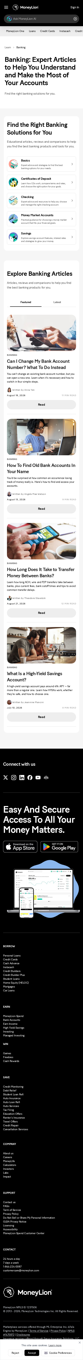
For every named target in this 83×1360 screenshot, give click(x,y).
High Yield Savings (13, 1027)
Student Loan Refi (13, 1094)
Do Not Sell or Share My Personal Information (29, 1217)
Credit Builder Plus (14, 975)
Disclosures (23, 1334)
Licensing (8, 1225)
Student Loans (11, 979)
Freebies (8, 1057)
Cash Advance (11, 963)
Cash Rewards (11, 1061)
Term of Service (12, 1210)
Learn (8, 47)
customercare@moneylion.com (21, 1270)
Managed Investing (14, 1035)
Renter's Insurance (14, 1117)
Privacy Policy (10, 1214)
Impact (7, 1176)
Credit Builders (12, 971)
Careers (7, 1157)
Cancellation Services (15, 1129)
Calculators (9, 1165)
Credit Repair (11, 1125)
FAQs (6, 1206)
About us (8, 1153)
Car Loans (8, 990)
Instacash (8, 967)
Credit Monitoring (13, 1086)
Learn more (55, 1345)
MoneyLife (9, 1161)
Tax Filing (8, 1110)
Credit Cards (10, 959)
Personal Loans (11, 955)
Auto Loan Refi (11, 1102)
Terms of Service (38, 1330)
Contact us (9, 1202)
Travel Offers (10, 1121)
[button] (58, 1353)
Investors (8, 1169)
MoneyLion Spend (13, 1016)
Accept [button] (32, 1353)
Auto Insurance (11, 1098)
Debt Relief (9, 1090)
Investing (8, 1031)
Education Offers (12, 1113)
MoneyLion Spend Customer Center (23, 1233)
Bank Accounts (11, 1020)
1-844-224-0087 (12, 1266)
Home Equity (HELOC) (16, 982)
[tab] (26, 302)
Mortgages (9, 986)
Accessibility (10, 1229)
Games (7, 1053)
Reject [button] (15, 1353)
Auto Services (11, 1106)
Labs (5, 1172)
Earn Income (10, 1024)
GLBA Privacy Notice (14, 1221)
